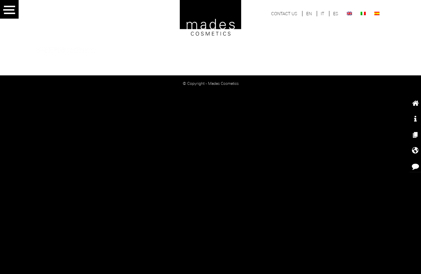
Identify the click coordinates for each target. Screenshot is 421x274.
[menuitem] (284, 14)
